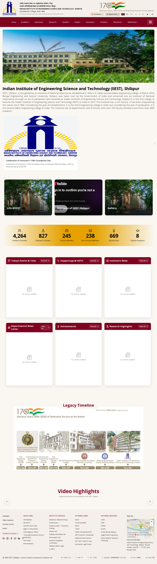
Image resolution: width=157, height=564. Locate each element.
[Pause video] (89, 183)
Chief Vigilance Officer (30, 532)
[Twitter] (15, 538)
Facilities (103, 22)
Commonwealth (80, 523)
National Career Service (83, 538)
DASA (77, 520)
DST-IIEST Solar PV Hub (83, 541)
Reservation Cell (54, 537)
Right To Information (30, 529)
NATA (77, 526)
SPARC (103, 526)
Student (65, 22)
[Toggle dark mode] (147, 14)
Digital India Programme (109, 535)
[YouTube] (4, 538)
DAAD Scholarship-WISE (83, 532)
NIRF (102, 523)
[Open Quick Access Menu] (150, 22)
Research (52, 22)
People (77, 22)
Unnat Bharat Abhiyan (108, 532)
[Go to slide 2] (74, 79)
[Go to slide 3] (78, 79)
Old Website (27, 520)
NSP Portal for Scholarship (84, 535)
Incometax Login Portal (83, 544)
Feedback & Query (10, 533)
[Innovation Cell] (23, 538)
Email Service (53, 523)
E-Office (52, 549)
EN (123, 14)
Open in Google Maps (133, 540)
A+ (143, 14)
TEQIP (77, 529)
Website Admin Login (56, 546)
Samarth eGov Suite (30, 526)
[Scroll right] (150, 501)
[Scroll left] (6, 501)
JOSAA (103, 529)
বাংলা (131, 14)
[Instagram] (7, 538)
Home (14, 22)
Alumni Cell (53, 531)
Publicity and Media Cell (57, 534)
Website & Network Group (58, 520)
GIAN (103, 520)
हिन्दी (127, 14)
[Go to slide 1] (70, 79)
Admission (39, 22)
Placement (117, 22)
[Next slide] (155, 143)
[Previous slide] (2, 143)
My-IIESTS (26, 523)
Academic (25, 22)
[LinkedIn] (19, 538)
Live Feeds (27, 540)
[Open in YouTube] (99, 183)
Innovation (90, 22)
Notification (132, 22)
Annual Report (28, 544)
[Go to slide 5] (86, 79)
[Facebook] (11, 538)
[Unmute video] (94, 183)
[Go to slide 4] (82, 79)
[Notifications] (152, 14)
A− (136, 14)
